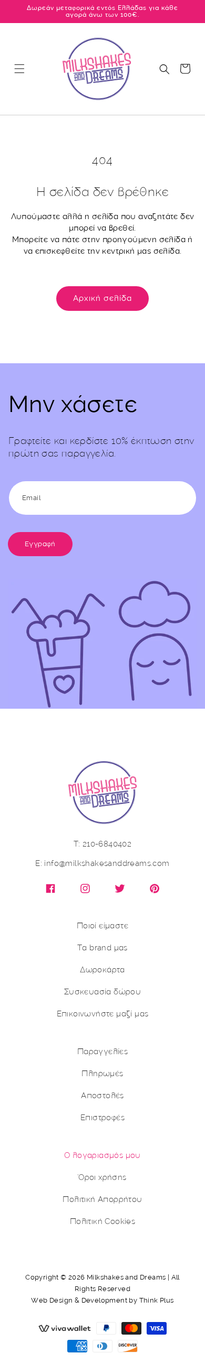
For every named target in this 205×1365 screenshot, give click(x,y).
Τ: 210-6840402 (103, 844)
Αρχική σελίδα (102, 298)
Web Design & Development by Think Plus (102, 1300)
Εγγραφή (40, 544)
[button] (19, 69)
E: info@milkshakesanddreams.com (102, 864)
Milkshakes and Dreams (126, 1277)
